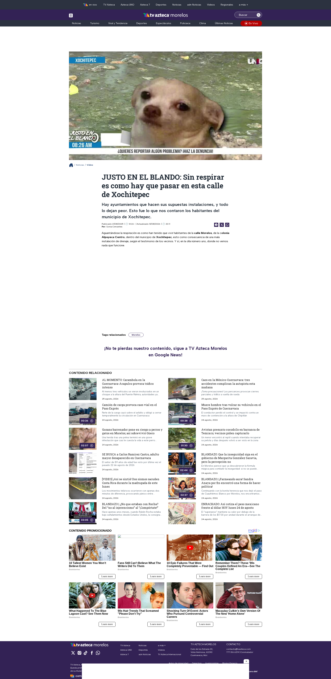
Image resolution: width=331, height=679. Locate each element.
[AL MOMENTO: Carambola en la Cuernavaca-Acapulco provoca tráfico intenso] (83, 389)
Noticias (176, 4)
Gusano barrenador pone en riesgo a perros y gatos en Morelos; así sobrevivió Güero (132, 431)
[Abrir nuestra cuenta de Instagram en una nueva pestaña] (79, 653)
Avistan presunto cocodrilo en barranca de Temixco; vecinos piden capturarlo (230, 431)
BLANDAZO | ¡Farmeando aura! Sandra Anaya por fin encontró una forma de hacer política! (230, 482)
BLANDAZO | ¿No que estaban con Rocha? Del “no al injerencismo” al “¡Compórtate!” (130, 506)
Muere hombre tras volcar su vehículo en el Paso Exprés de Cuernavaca (231, 406)
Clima (202, 23)
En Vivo (253, 23)
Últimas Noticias (224, 23)
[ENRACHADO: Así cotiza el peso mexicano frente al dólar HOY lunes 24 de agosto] (182, 513)
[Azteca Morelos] (165, 15)
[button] (246, 661)
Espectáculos (163, 23)
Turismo (94, 23)
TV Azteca (109, 4)
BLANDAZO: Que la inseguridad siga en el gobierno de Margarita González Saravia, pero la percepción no (229, 458)
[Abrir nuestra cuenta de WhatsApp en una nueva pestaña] (98, 653)
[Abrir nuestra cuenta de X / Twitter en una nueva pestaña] (73, 653)
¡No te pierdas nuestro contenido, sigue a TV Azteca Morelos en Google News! (165, 351)
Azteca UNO (127, 4)
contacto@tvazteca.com (238, 649)
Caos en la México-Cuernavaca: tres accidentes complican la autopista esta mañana (228, 383)
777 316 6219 (232, 652)
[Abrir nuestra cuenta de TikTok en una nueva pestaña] (85, 653)
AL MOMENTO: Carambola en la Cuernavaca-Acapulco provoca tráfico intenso (128, 383)
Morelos (136, 335)
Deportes (161, 4)
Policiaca (185, 23)
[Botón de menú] (71, 15)
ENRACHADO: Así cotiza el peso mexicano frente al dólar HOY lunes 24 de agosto (230, 506)
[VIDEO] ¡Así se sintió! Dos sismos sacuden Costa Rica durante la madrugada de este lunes (130, 482)
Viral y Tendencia (117, 23)
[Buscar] (258, 15)
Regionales (227, 4)
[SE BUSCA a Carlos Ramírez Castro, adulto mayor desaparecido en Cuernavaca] (83, 463)
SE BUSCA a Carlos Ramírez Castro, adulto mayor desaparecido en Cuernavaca (130, 456)
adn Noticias (194, 4)
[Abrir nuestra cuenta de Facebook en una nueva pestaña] (92, 653)
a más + (243, 4)
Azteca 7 (145, 4)
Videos (211, 4)
